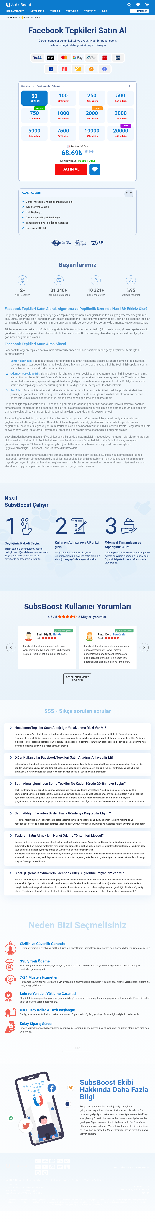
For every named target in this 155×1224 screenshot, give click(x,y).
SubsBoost (11, 17)
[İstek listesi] (138, 5)
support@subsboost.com (137, 1189)
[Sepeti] (147, 5)
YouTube (71, 11)
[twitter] (143, 1193)
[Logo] (18, 5)
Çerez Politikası (53, 1180)
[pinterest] (148, 1193)
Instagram (36, 11)
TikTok (54, 11)
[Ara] (129, 5)
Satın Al (71, 169)
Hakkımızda (142, 1167)
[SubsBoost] (20, 1166)
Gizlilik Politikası (13, 1180)
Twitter (88, 11)
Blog (104, 11)
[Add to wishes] (94, 169)
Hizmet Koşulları (33, 1180)
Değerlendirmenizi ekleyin (77, 679)
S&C (77, 1048)
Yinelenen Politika (92, 1180)
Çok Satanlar (14, 11)
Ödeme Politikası (72, 1180)
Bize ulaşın (127, 1167)
